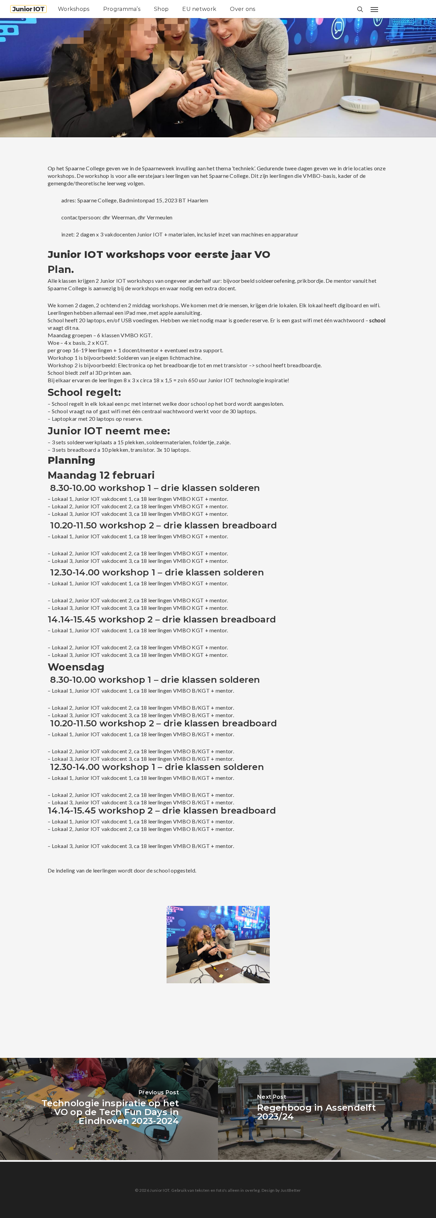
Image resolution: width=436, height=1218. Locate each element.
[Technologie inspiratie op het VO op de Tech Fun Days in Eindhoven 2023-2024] (109, 1109)
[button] (374, 9)
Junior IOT (28, 9)
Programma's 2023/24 (127, 130)
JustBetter (291, 1190)
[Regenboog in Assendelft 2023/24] (327, 1109)
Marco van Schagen (62, 130)
